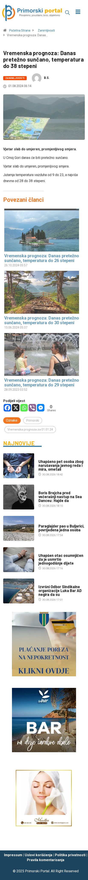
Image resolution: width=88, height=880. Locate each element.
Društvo (44, 457)
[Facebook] (7, 407)
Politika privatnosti (70, 855)
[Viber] (32, 407)
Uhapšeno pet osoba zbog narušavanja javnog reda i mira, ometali (60, 465)
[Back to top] (78, 843)
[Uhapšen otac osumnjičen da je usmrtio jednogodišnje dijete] (18, 559)
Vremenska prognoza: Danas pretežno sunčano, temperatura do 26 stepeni (41, 258)
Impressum (13, 855)
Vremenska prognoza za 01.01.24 (30, 429)
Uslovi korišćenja (38, 855)
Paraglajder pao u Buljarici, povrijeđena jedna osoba (61, 528)
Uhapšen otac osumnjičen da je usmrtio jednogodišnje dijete (60, 559)
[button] (67, 12)
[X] (15, 407)
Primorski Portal (37, 871)
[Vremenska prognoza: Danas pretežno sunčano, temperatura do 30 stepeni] (41, 292)
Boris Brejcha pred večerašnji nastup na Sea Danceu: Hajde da (60, 496)
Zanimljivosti (46, 30)
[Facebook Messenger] (40, 407)
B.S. (47, 78)
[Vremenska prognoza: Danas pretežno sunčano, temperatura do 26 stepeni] (41, 230)
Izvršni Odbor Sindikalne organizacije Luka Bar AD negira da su (60, 590)
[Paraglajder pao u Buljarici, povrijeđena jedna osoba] (18, 528)
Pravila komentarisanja (45, 860)
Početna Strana (19, 30)
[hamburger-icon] (78, 12)
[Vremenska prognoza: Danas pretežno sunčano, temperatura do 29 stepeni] (41, 354)
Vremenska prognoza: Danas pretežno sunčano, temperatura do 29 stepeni (41, 382)
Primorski (32, 420)
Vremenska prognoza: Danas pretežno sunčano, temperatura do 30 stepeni (41, 320)
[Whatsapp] (24, 407)
